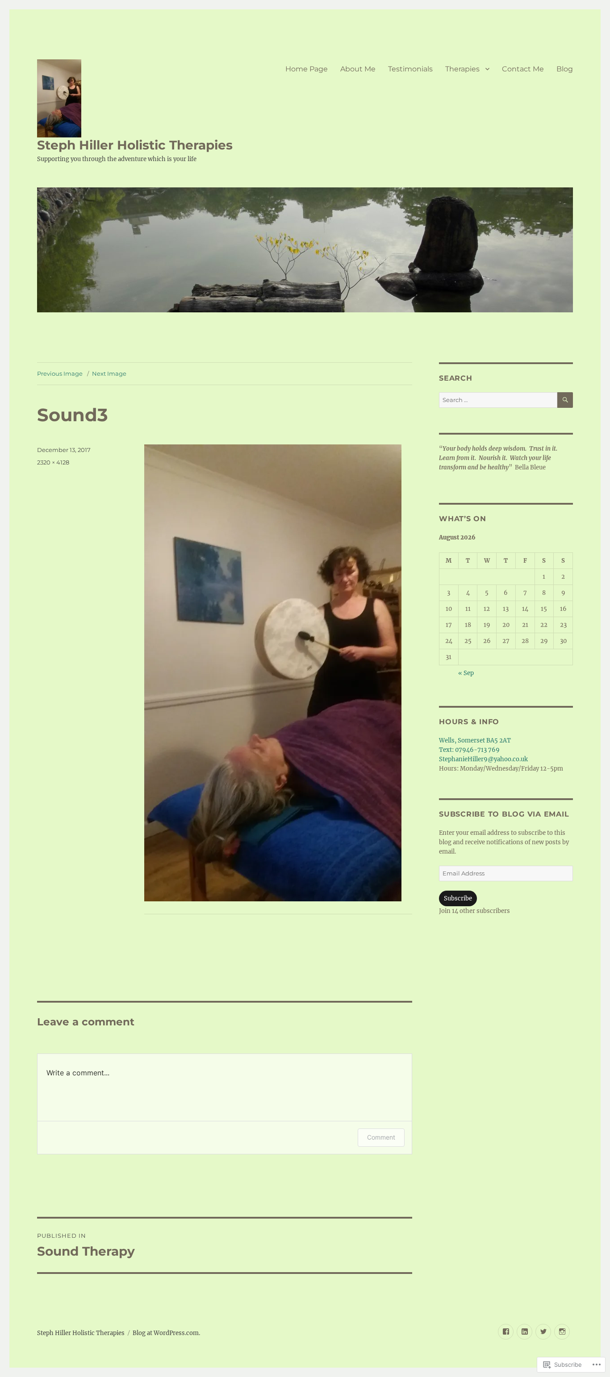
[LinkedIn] (524, 1332)
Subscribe (458, 898)
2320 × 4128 (53, 462)
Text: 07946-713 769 (469, 750)
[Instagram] (562, 1332)
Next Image (109, 373)
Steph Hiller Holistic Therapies (135, 145)
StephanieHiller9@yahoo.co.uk (483, 759)
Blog (564, 69)
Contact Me (523, 69)
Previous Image (60, 373)
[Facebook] (506, 1332)
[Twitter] (543, 1332)
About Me (358, 69)
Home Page (306, 69)
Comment (381, 1137)
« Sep (466, 673)
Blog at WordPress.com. (166, 1333)
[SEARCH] (565, 400)
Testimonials (410, 69)
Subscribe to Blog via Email (504, 814)
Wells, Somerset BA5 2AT (475, 740)
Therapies (462, 69)
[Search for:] (498, 400)
